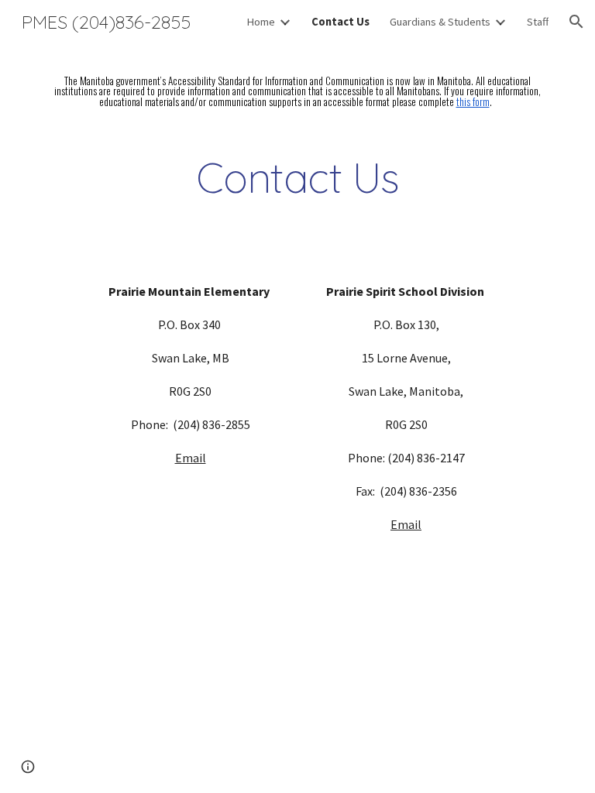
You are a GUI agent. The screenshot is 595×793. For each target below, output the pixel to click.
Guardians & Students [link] (440, 22)
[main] (297, 91)
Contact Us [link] (340, 22)
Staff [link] (538, 22)
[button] (576, 21)
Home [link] (260, 22)
